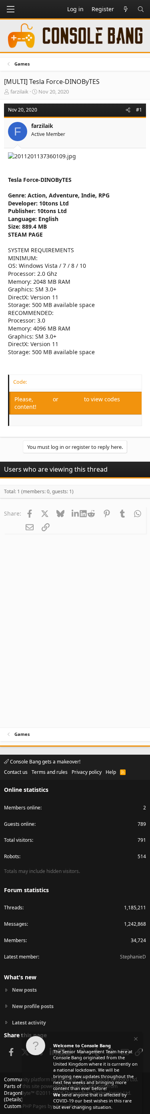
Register (72, 399)
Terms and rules (50, 772)
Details (13, 1099)
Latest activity (29, 1022)
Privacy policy (87, 772)
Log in (44, 399)
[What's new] (125, 9)
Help (111, 772)
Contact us (16, 772)
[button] (10, 9)
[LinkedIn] (76, 513)
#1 (139, 109)
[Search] (140, 9)
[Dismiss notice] (135, 1040)
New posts (24, 990)
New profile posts (33, 1006)
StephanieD (133, 956)
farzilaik (19, 91)
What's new (20, 977)
